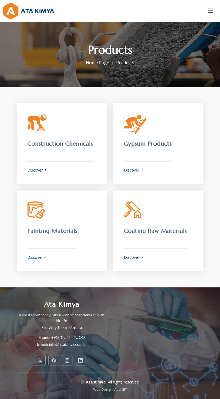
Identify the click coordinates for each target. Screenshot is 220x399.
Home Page (97, 63)
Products (125, 63)
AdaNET (120, 389)
